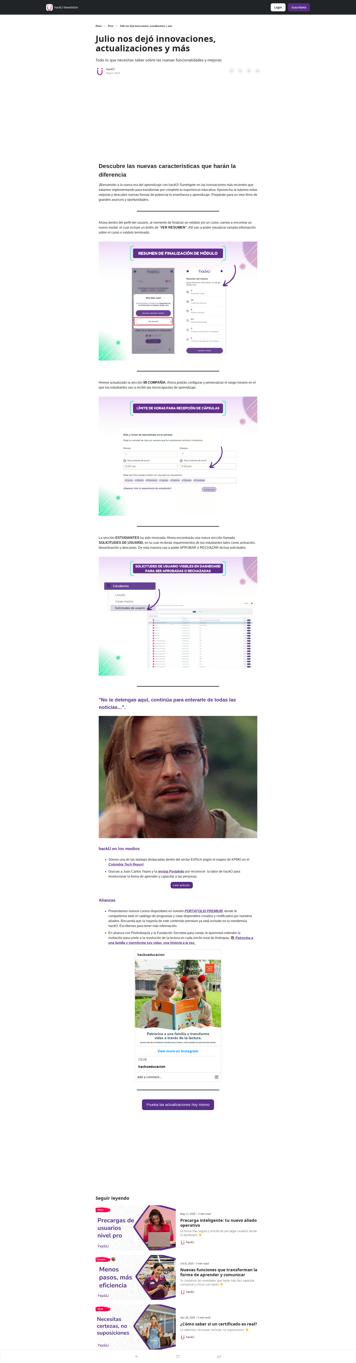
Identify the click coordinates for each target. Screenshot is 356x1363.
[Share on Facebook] (231, 71)
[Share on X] (240, 71)
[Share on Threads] (249, 71)
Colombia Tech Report (125, 864)
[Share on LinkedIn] (257, 71)
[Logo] (49, 7)
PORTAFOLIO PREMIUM (203, 911)
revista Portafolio (171, 871)
